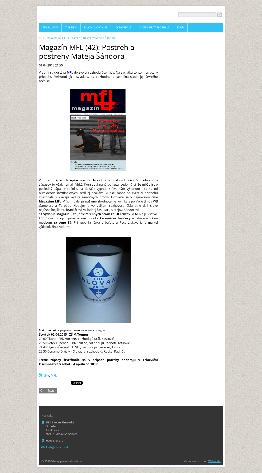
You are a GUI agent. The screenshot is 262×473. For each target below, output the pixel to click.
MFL (54, 375)
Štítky (44, 375)
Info (41, 38)
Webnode (214, 461)
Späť (51, 390)
